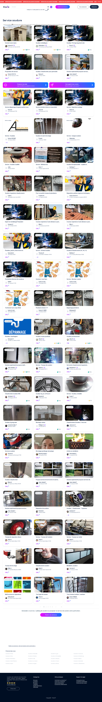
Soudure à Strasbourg (79, 656)
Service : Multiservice (42, 164)
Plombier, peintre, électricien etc (14, 250)
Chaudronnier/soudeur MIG (12, 393)
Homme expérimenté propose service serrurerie (15, 508)
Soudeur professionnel (73, 336)
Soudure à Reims (77, 658)
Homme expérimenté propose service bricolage (77, 72)
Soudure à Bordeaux (10, 658)
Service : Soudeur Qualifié (12, 164)
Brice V (71, 45)
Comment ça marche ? (60, 680)
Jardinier (35, 684)
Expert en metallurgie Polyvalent (14, 221)
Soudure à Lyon (54, 653)
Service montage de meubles (41, 149)
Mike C (40, 224)
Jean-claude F (73, 74)
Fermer (99, 1)
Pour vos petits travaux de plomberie (46, 193)
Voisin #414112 (12, 74)
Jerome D (72, 568)
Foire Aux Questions (60, 681)
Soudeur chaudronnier (11, 479)
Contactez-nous (80, 680)
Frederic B (41, 195)
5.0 (25, 49)
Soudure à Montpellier (56, 656)
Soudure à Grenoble (78, 661)
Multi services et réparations (13, 594)
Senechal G (11, 253)
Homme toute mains (10, 43)
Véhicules (35, 687)
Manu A (10, 482)
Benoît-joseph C (43, 453)
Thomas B (41, 253)
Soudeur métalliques (41, 43)
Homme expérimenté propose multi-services (15, 365)
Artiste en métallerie (72, 451)
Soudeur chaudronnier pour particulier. (47, 71)
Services (35, 680)
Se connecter (83, 7)
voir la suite (74, 24)
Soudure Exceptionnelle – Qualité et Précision (77, 165)
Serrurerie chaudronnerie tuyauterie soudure (77, 365)
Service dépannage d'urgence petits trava (16, 107)
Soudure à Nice (9, 656)
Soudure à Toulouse (78, 653)
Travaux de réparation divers (13, 537)
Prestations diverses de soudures (14, 279)
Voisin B (10, 109)
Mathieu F (72, 253)
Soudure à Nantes (32, 656)
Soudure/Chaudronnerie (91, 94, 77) (77, 250)
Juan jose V (72, 425)
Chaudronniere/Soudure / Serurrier (76, 422)
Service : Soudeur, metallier (74, 393)
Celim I (9, 195)
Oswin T (71, 396)
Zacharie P (72, 511)
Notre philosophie (59, 683)
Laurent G (10, 45)
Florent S (10, 453)
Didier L (10, 568)
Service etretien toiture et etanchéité (46, 107)
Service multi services (9, 27)
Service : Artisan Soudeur (43, 250)
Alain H (9, 539)
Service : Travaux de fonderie (44, 537)
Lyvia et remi (42, 281)
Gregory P (10, 224)
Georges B (10, 339)
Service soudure (39, 27)
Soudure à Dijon (9, 663)
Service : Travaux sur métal (74, 537)
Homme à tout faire (41, 279)
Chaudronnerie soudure (42, 565)
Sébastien (72, 138)
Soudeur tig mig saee (11, 422)
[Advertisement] (51, 14)
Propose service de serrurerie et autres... (47, 479)
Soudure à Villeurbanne (79, 663)
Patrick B (41, 511)
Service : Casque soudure (74, 136)
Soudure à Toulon (55, 661)
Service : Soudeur (10, 136)
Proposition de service (11, 71)
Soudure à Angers (32, 663)
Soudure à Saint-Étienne (11, 661)
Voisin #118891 (43, 310)
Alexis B (71, 109)
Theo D (40, 597)
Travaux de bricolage (11, 565)
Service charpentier (39, 206)
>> (61, 607)
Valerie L (41, 367)
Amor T (41, 167)
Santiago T (72, 167)
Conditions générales (81, 681)
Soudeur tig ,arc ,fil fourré (43, 393)
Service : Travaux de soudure (44, 365)
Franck (40, 138)
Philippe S (41, 425)
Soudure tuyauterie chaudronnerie (14, 193)
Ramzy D (41, 74)
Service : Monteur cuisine (74, 279)
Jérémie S (10, 396)
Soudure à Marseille (32, 653)
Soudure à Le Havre (32, 661)
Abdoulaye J (42, 45)
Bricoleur (35, 683)
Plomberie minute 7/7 (42, 308)
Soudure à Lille (31, 658)
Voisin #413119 (73, 195)
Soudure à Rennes (55, 658)
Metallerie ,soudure (72, 565)
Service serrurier (70, 349)
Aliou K (40, 339)
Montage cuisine (40, 422)
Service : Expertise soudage (74, 107)
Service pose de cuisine (71, 263)
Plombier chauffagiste (11, 336)
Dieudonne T (72, 367)
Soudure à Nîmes (55, 663)
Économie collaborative (61, 684)
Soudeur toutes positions (43, 336)
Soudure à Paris (9, 653)
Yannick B (41, 396)
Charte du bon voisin (81, 683)
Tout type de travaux (42, 594)
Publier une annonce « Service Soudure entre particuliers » (22, 645)
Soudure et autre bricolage (43, 136)
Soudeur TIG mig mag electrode (76, 43)
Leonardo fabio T (12, 425)
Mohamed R (72, 310)
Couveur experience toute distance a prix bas (47, 222)
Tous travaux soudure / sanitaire (76, 594)
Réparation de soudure (42, 508)
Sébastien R (11, 597)
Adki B (9, 281)
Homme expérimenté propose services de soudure (78, 480)
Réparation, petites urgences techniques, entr (78, 193)
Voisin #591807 (12, 138)
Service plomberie (39, 177)
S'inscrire (94, 7)
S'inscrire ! (13, 688)
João (9, 167)
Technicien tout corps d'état (13, 308)
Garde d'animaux (37, 685)
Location (35, 681)
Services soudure (10, 451)
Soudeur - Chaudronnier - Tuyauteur (77, 508)
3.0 (56, 49)
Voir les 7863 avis (11, 684)
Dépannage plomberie (73, 308)
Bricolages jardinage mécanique (45, 451)
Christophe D (72, 453)
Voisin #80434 (73, 597)
